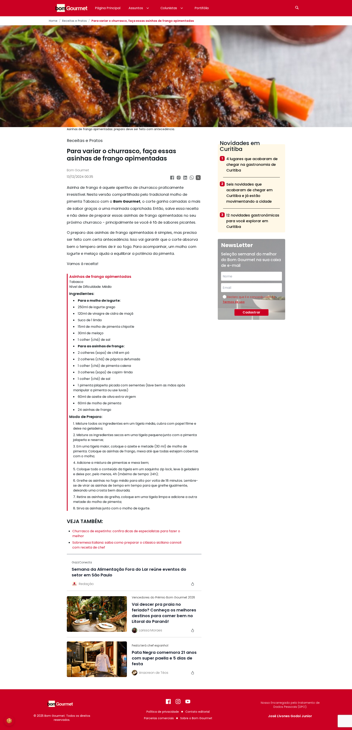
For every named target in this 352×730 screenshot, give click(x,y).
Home (53, 21)
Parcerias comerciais (159, 718)
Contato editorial (197, 712)
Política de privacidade (162, 712)
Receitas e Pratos (74, 21)
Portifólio (202, 8)
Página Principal (107, 8)
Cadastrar (251, 312)
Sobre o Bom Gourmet (196, 718)
